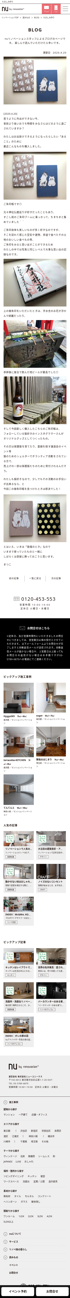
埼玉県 (34, 1141)
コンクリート (44, 1196)
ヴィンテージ (10, 1156)
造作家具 (53, 1181)
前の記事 (14, 578)
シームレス (43, 1156)
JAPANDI (8, 1161)
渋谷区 (23, 1130)
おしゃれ (28, 1161)
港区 (6, 1136)
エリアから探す (11, 1124)
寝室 (43, 1176)
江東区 (15, 1136)
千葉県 (23, 1141)
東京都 (7, 1130)
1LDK (21, 1216)
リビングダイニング (14, 1176)
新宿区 (34, 1130)
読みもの (26, 17)
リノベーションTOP (10, 17)
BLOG (36, 17)
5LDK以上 (8, 1221)
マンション (9, 1114)
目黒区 (58, 1130)
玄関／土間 (39, 1181)
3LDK (40, 1216)
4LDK (49, 1216)
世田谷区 (46, 1130)
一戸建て (23, 1114)
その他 (45, 1141)
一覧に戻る (35, 578)
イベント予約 (18, 1291)
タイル (17, 1196)
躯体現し (35, 1201)
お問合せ (52, 1291)
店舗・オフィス (39, 1114)
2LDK (30, 1216)
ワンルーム (9, 1216)
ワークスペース (11, 1181)
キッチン (32, 1176)
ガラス (24, 1201)
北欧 (22, 1156)
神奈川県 (33, 1136)
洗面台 (26, 1181)
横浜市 (51, 1136)
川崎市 (7, 1141)
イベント (13, 1265)
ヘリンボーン (10, 1201)
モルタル (29, 1196)
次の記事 (56, 578)
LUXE (18, 1161)
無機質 (31, 1156)
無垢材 (7, 1196)
